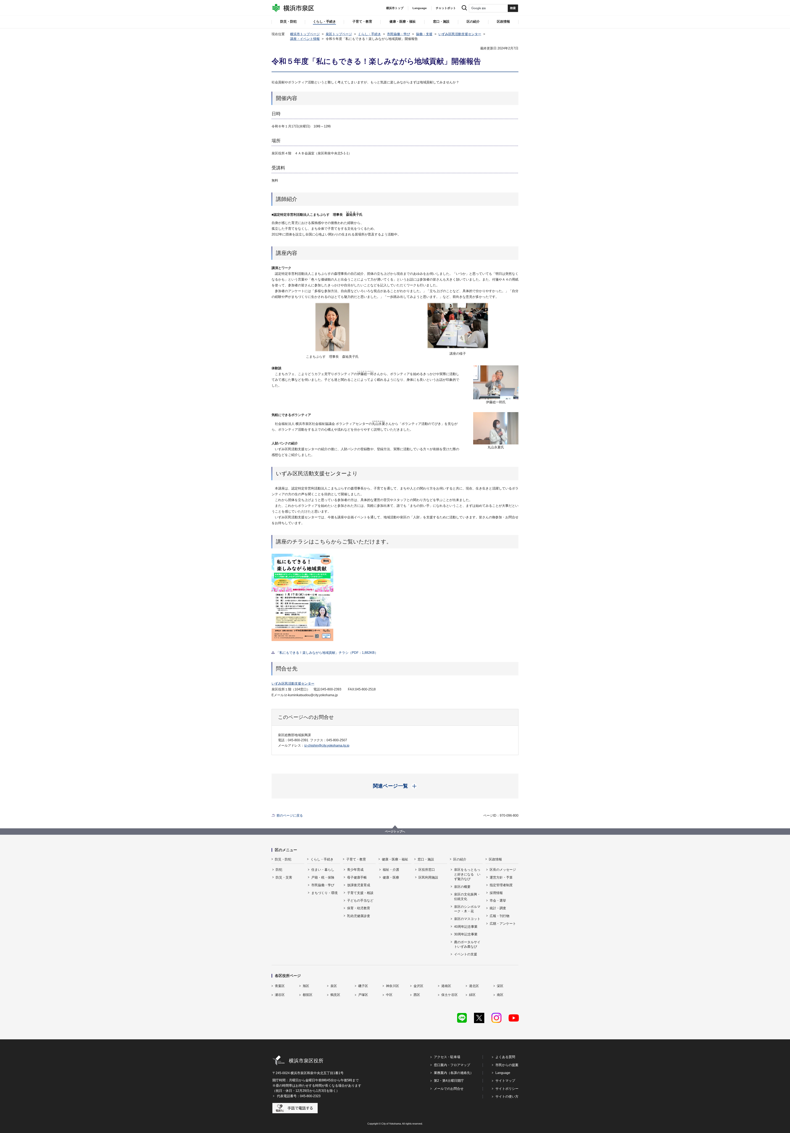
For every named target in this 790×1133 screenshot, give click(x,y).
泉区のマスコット (467, 919)
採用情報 (496, 893)
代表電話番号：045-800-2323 (299, 1096)
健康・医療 (391, 877)
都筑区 (308, 995)
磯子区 (363, 986)
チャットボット (446, 8)
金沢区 (418, 986)
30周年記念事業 (465, 934)
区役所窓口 (426, 869)
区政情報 (495, 859)
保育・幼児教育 (358, 908)
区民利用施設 (428, 877)
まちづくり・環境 (324, 893)
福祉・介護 (391, 869)
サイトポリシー (506, 1088)
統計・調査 (498, 908)
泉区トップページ (339, 34)
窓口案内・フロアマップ (452, 1065)
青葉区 (280, 986)
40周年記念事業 (465, 926)
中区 (389, 995)
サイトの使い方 (506, 1096)
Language (502, 1073)
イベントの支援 (465, 954)
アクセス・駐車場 (447, 1057)
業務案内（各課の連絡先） (453, 1073)
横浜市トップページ (305, 34)
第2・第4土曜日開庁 (449, 1080)
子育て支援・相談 (360, 893)
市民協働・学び (398, 34)
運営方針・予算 (501, 877)
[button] (395, 786)
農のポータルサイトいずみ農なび (467, 944)
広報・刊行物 (499, 916)
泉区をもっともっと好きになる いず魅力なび (467, 874)
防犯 (279, 869)
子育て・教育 (356, 859)
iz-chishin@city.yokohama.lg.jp (326, 745)
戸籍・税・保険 (322, 877)
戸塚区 (363, 995)
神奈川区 (392, 986)
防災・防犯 (283, 859)
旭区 (306, 986)
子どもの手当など (360, 900)
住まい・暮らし (322, 869)
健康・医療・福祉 (395, 859)
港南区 (446, 986)
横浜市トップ (394, 8)
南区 (500, 995)
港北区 (474, 986)
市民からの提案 (506, 1065)
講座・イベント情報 (305, 39)
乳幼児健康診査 (358, 916)
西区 (417, 995)
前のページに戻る (289, 815)
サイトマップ (505, 1080)
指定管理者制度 (501, 885)
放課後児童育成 (358, 885)
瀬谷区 (280, 995)
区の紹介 (459, 859)
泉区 (333, 986)
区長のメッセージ (503, 869)
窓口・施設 (426, 859)
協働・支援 (424, 34)
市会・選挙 (498, 900)
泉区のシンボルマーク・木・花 (467, 909)
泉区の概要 (462, 886)
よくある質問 (505, 1057)
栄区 (500, 986)
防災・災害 (284, 877)
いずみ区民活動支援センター (459, 34)
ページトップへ (395, 831)
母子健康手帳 (357, 877)
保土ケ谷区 (449, 995)
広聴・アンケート (503, 923)
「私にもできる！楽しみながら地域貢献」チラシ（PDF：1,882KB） (327, 652)
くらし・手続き (369, 34)
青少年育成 (355, 869)
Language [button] (419, 8)
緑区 (472, 995)
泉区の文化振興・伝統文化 (467, 897)
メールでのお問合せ (449, 1088)
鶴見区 (335, 995)
